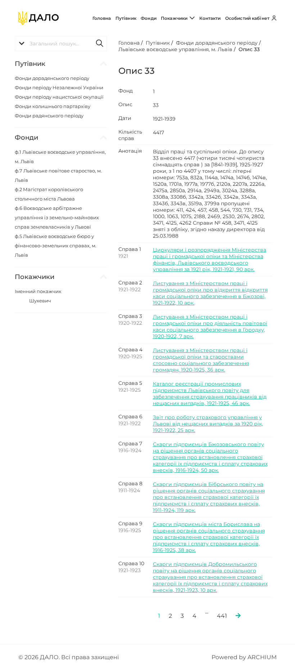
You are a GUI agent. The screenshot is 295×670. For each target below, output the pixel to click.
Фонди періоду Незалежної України (59, 87)
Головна (101, 18)
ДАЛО (49, 657)
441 (222, 615)
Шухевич (40, 300)
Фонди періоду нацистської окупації (59, 97)
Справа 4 (130, 349)
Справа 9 (130, 523)
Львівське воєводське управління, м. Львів (175, 49)
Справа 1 (129, 249)
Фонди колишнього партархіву (52, 106)
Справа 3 (130, 316)
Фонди (148, 18)
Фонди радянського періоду (49, 115)
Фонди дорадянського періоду (52, 78)
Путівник (125, 18)
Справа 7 (130, 443)
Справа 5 (130, 383)
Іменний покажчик (38, 291)
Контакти (210, 18)
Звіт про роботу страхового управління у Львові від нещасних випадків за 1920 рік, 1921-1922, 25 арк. (208, 423)
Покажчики (175, 18)
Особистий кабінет (248, 18)
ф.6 (57, 217)
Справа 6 (130, 416)
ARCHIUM (262, 657)
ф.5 (55, 245)
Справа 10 (131, 563)
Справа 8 (130, 483)
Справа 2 (130, 282)
